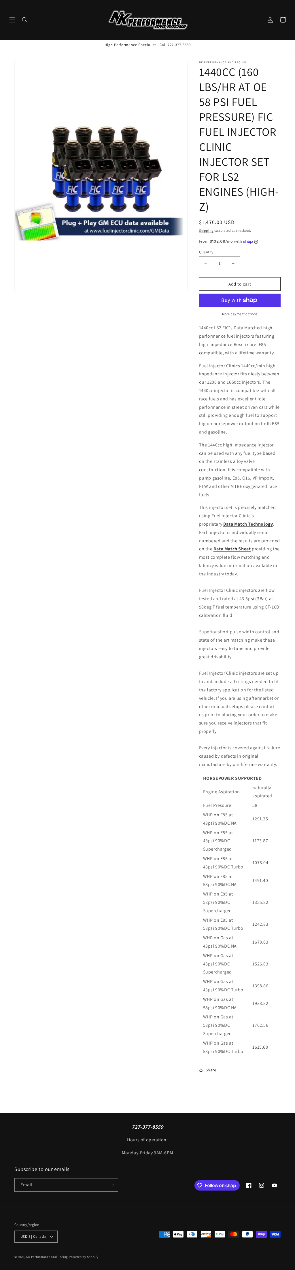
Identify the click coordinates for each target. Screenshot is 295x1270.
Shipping (206, 230)
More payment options (240, 314)
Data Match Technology (248, 524)
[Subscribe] (111, 1185)
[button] (12, 20)
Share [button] (211, 1070)
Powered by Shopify (84, 1257)
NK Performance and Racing (47, 1257)
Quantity (206, 252)
